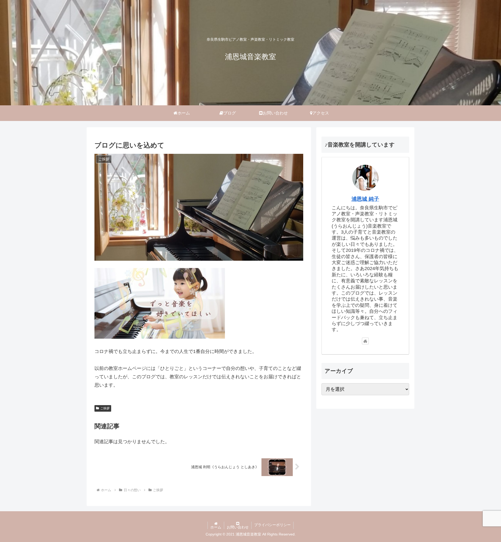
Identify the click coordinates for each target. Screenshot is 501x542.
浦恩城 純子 (365, 199)
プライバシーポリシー (272, 525)
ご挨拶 (105, 408)
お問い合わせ (238, 527)
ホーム (215, 527)
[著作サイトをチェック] (365, 341)
